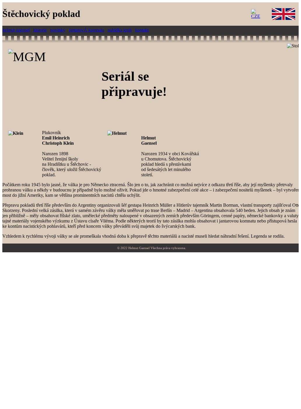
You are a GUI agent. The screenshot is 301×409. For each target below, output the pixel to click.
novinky (57, 29)
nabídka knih (120, 29)
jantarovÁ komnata (86, 29)
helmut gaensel (16, 29)
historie (40, 29)
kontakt (142, 29)
